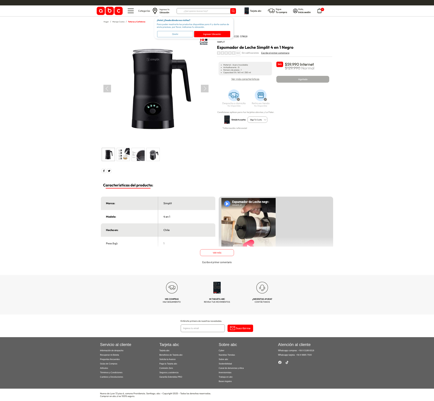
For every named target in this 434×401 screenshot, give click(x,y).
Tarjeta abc (164, 350)
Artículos (104, 368)
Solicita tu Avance (167, 359)
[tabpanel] (156, 88)
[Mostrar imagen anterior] (107, 88)
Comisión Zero (166, 368)
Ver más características (245, 79)
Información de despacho (111, 350)
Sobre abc (223, 359)
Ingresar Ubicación (212, 34)
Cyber (221, 350)
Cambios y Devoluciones (111, 377)
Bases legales (225, 381)
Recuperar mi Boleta (109, 355)
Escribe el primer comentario (275, 52)
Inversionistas (225, 372)
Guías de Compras (108, 364)
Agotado (303, 79)
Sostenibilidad (225, 364)
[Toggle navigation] (131, 11)
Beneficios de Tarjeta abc (171, 355)
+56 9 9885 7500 (304, 355)
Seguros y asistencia (169, 372)
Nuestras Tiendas (227, 355)
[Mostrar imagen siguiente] (205, 88)
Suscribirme (243, 328)
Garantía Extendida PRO (170, 377)
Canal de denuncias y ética (231, 368)
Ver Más (217, 252)
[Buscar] (233, 11)
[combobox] (257, 120)
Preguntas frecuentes (110, 359)
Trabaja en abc (226, 377)
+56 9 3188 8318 (306, 350)
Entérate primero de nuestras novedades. (201, 321)
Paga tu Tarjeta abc (168, 364)
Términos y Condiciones (111, 372)
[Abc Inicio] (109, 10)
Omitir (175, 34)
